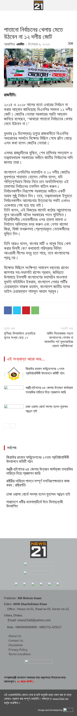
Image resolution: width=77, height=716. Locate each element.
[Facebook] (8, 310)
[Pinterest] (26, 310)
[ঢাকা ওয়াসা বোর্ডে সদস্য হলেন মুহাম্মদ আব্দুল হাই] (14, 411)
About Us (14, 636)
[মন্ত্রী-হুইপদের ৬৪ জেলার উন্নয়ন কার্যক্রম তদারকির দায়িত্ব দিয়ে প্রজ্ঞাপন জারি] (14, 392)
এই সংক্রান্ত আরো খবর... (26, 359)
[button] (6, 5)
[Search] (71, 5)
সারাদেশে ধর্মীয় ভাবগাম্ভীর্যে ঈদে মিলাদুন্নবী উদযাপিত (34, 504)
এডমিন (20, 44)
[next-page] (12, 425)
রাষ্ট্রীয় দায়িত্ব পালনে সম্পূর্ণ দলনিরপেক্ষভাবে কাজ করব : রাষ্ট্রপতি (38, 483)
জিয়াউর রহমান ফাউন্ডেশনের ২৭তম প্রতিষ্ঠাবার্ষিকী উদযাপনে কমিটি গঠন (37, 459)
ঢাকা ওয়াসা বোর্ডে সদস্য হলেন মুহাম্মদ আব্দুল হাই (38, 494)
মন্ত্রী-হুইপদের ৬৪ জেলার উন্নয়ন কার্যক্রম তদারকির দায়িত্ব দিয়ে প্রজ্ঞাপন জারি (39, 471)
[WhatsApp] (35, 310)
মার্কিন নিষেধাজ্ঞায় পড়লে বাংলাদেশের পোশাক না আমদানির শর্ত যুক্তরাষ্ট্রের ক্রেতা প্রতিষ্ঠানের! (58, 339)
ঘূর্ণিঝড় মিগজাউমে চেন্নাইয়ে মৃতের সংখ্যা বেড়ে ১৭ (19, 335)
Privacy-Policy (17, 649)
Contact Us (15, 640)
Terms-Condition (19, 654)
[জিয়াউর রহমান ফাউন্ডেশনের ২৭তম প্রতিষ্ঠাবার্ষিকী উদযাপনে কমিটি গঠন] (14, 373)
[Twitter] (17, 310)
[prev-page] (6, 425)
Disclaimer (15, 645)
